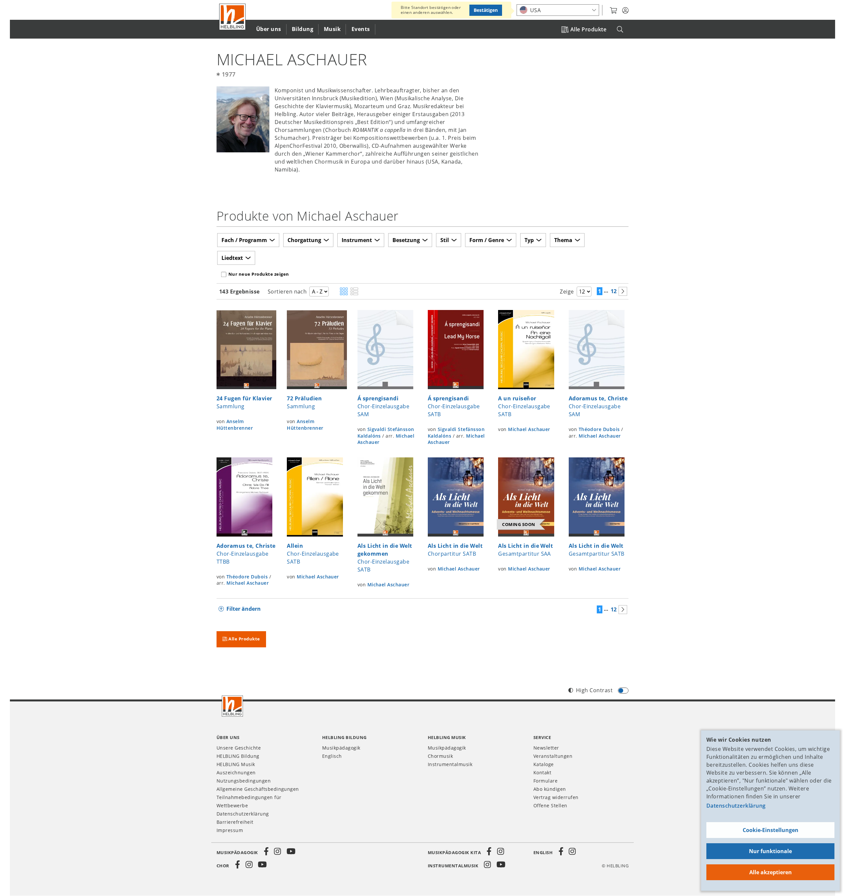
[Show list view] (354, 291)
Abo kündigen (549, 789)
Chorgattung (304, 240)
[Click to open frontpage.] (232, 17)
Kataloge (543, 764)
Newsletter (546, 748)
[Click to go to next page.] (623, 291)
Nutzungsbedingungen (244, 781)
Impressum (230, 830)
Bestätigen (486, 10)
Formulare (545, 781)
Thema (563, 240)
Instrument (357, 240)
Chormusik (440, 756)
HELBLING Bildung (238, 756)
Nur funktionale (770, 851)
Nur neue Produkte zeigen (258, 274)
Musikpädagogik (341, 748)
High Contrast (594, 690)
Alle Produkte (588, 29)
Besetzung (406, 240)
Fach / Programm (244, 240)
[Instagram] (277, 851)
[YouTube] (291, 851)
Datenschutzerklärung (736, 805)
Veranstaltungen (552, 756)
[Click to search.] (620, 29)
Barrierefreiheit (235, 822)
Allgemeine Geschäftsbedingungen (258, 789)
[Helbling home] (232, 706)
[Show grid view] (343, 291)
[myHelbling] (625, 10)
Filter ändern (243, 608)
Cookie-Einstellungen (770, 830)
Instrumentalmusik (450, 764)
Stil (444, 240)
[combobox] (558, 10)
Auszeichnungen (236, 772)
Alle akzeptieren (770, 872)
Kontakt (542, 772)
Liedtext (232, 258)
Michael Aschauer (529, 429)
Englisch (332, 756)
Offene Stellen (550, 805)
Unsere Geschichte (239, 748)
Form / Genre (486, 240)
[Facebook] (266, 851)
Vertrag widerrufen (556, 797)
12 (614, 291)
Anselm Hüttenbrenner (235, 424)
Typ (529, 240)
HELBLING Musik (236, 764)
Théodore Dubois (599, 429)
